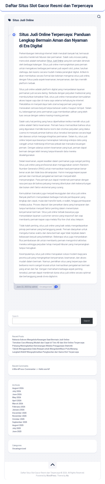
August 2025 (18, 425)
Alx (67, 476)
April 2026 (16, 400)
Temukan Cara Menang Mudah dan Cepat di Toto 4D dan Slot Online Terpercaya (48, 343)
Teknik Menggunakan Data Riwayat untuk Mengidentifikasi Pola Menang (45, 349)
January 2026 (18, 410)
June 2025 (16, 431)
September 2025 (19, 422)
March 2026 (17, 403)
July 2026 (16, 391)
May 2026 (16, 397)
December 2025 (19, 413)
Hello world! (44, 369)
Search (15, 316)
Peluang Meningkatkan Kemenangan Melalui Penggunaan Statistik (42, 346)
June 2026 (16, 394)
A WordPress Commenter (24, 369)
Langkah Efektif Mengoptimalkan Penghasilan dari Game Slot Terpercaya (45, 352)
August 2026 (18, 388)
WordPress (51, 476)
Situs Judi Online (55, 60)
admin (34, 287)
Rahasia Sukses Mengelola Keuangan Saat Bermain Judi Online (40, 340)
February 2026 (18, 407)
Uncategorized (45, 287)
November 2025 (19, 416)
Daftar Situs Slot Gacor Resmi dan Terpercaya (49, 5)
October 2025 (18, 419)
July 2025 (16, 428)
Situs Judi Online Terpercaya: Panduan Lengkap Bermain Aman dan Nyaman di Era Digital (54, 40)
